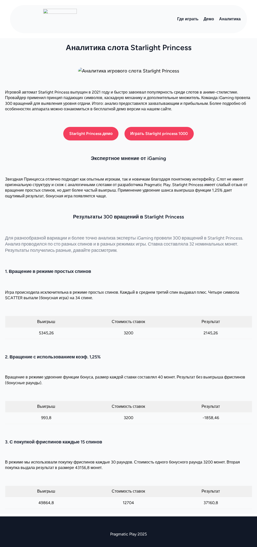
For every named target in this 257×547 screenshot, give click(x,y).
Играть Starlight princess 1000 (159, 133)
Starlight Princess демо (91, 133)
